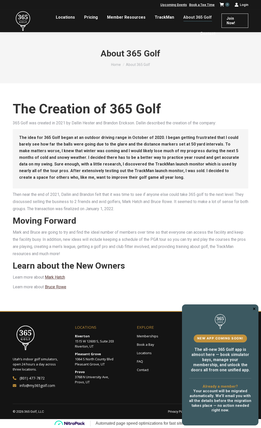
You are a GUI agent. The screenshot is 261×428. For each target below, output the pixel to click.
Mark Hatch (55, 277)
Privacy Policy (178, 411)
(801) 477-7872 (32, 378)
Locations (144, 353)
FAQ (140, 361)
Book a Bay (145, 344)
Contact (143, 369)
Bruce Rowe (55, 286)
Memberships (147, 336)
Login (244, 5)
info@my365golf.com (37, 385)
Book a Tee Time (202, 5)
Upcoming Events (173, 5)
